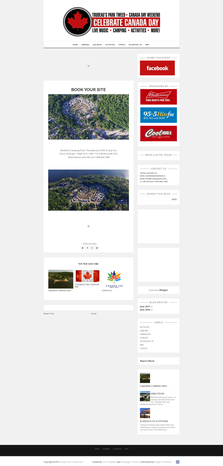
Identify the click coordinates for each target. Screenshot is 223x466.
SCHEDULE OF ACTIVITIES (154, 421)
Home (75, 45)
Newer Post (49, 313)
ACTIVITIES (110, 45)
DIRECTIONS (157, 393)
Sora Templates (109, 462)
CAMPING (85, 45)
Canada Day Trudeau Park (71, 462)
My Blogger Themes (130, 462)
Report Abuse (147, 360)
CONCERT (144, 338)
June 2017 (145, 306)
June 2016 (145, 309)
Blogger (163, 290)
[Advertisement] (158, 226)
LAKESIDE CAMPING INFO (153, 386)
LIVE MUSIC (97, 45)
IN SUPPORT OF (135, 45)
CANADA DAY (145, 334)
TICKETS (121, 45)
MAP (147, 45)
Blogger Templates (162, 462)
